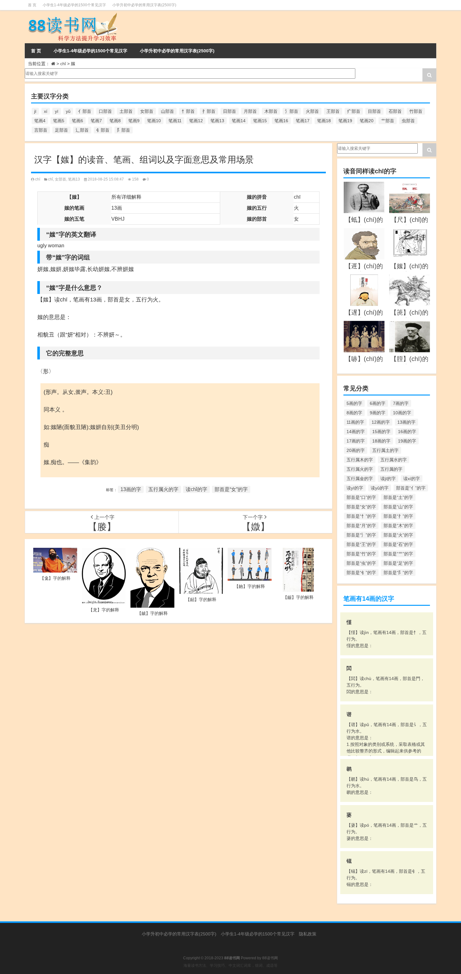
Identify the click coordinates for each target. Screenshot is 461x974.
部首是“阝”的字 (398, 572)
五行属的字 (391, 469)
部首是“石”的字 (398, 544)
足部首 (61, 130)
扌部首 (208, 111)
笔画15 (260, 120)
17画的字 (356, 440)
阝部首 (123, 130)
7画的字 (401, 403)
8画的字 (354, 412)
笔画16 (281, 120)
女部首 (146, 111)
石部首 (395, 111)
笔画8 (115, 120)
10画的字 (402, 412)
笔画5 (58, 120)
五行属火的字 (163, 489)
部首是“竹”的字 (361, 553)
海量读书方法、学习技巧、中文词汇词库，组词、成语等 (230, 965)
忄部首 (188, 111)
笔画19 (345, 120)
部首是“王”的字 (361, 544)
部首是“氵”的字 (361, 534)
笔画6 (77, 120)
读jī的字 (388, 478)
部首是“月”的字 (361, 525)
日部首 (229, 111)
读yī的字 (355, 487)
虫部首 (408, 120)
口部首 (105, 111)
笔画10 (154, 120)
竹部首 (415, 111)
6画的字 (377, 403)
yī (56, 111)
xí (45, 111)
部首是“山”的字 (398, 506)
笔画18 (324, 120)
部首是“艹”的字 (398, 553)
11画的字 (355, 422)
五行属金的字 (360, 478)
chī (37, 179)
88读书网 (270, 958)
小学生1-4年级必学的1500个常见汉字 (74, 5)
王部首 (333, 111)
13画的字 (130, 489)
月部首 (250, 111)
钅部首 (102, 130)
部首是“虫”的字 (361, 563)
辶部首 (82, 130)
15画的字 (381, 431)
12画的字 (381, 422)
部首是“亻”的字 (411, 487)
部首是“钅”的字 (361, 572)
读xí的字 (411, 478)
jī (35, 111)
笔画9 (134, 120)
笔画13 (217, 120)
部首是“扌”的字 (398, 516)
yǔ (68, 111)
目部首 (374, 111)
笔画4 (39, 120)
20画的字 (356, 450)
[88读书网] (89, 26)
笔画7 (96, 120)
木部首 (271, 111)
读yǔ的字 (380, 487)
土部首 (126, 111)
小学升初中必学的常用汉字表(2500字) (144, 5)
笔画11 (175, 120)
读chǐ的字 (196, 489)
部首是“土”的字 (398, 497)
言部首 (40, 130)
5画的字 (354, 403)
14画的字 (356, 431)
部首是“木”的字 (398, 525)
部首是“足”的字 (398, 563)
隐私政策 (307, 933)
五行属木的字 (360, 459)
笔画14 (239, 120)
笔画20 (367, 120)
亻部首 (84, 111)
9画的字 (377, 412)
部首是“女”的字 (231, 489)
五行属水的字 (393, 459)
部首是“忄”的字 (361, 516)
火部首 (312, 111)
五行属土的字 (385, 450)
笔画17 (303, 120)
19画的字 (407, 440)
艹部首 (387, 120)
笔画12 (196, 120)
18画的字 (381, 440)
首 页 (32, 5)
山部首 (167, 111)
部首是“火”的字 (398, 534)
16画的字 (407, 431)
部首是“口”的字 (361, 497)
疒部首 (353, 111)
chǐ (63, 63)
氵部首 (291, 111)
